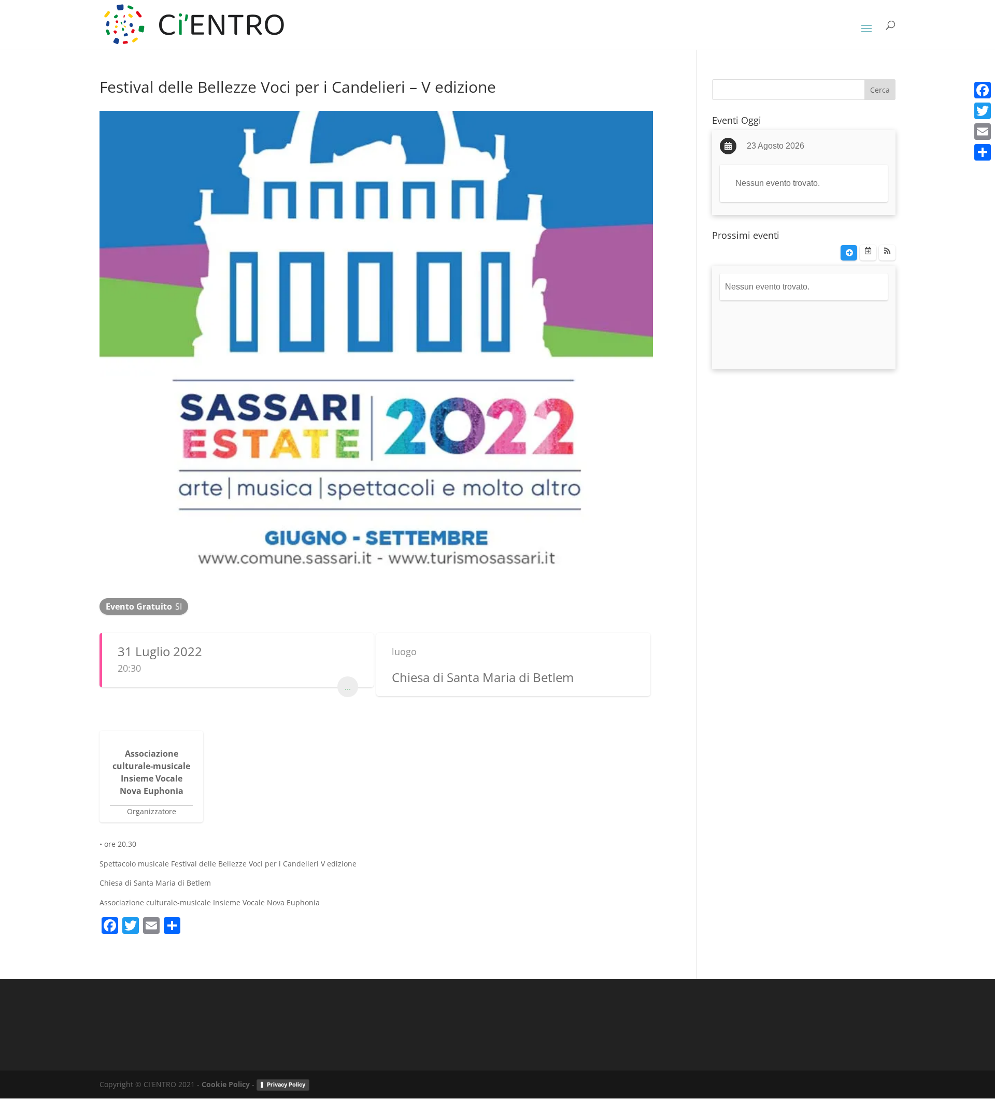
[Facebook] (982, 90)
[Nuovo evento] (849, 253)
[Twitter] (982, 110)
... (348, 686)
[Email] (982, 131)
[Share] (982, 152)
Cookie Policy (226, 1084)
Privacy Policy (286, 1084)
